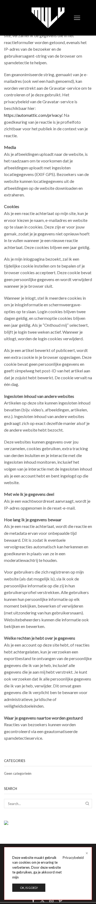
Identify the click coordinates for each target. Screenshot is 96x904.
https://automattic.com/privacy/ (33, 115)
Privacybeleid (73, 857)
